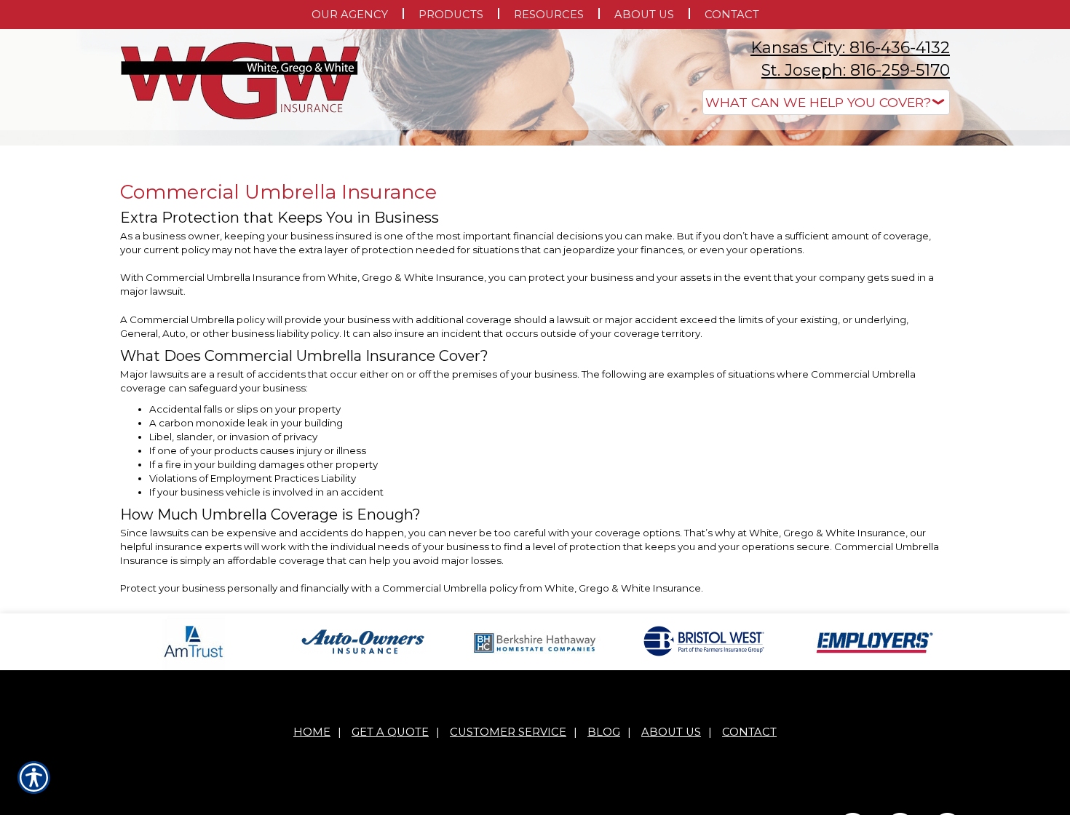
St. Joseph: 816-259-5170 (855, 70)
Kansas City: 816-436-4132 (850, 47)
